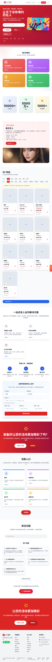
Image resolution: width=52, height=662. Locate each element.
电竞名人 (42, 181)
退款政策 (47, 659)
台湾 (19, 38)
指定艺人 (7, 397)
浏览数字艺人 (10, 143)
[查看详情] (15, 210)
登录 (44, 2)
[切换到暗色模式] (39, 2)
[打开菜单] (48, 2)
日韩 (23, 38)
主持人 (20, 181)
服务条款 (43, 659)
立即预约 (26, 512)
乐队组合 (25, 181)
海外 (4, 40)
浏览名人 (16, 30)
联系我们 (17, 649)
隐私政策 (39, 659)
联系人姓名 (8, 405)
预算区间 (29, 391)
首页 (16, 637)
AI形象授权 (17, 643)
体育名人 (36, 181)
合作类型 (7, 391)
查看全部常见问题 (26, 578)
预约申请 (17, 651)
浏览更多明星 (8, 301)
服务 (16, 645)
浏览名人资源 (20, 445)
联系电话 (21, 405)
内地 (11, 38)
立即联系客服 (26, 591)
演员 (16, 181)
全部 (8, 178)
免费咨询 (8, 30)
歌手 (12, 181)
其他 (47, 181)
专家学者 (31, 181)
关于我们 (17, 647)
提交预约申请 (26, 413)
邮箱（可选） (37, 405)
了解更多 (6, 337)
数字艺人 (6, 34)
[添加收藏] (15, 190)
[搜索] (26, 2)
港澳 (15, 38)
